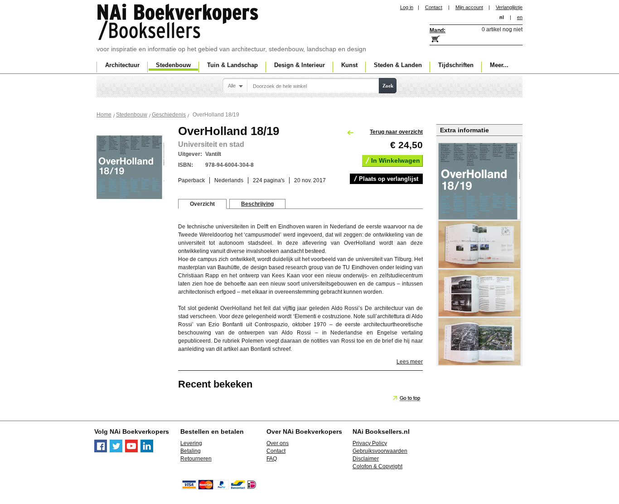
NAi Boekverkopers (179, 22)
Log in (406, 7)
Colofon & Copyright (377, 466)
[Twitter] (116, 450)
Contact (433, 7)
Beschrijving (257, 204)
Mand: (437, 30)
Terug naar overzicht (396, 132)
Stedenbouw (131, 114)
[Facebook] (100, 450)
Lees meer (410, 362)
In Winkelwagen (395, 160)
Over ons (277, 443)
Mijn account (469, 7)
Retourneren (196, 459)
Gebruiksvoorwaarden (380, 451)
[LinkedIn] (146, 450)
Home (104, 114)
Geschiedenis (169, 114)
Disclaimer (366, 459)
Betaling (190, 451)
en (519, 17)
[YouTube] (131, 450)
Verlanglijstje (509, 7)
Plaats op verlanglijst (388, 178)
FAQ (271, 459)
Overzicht (202, 204)
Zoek (387, 85)
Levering (191, 443)
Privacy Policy (370, 443)
